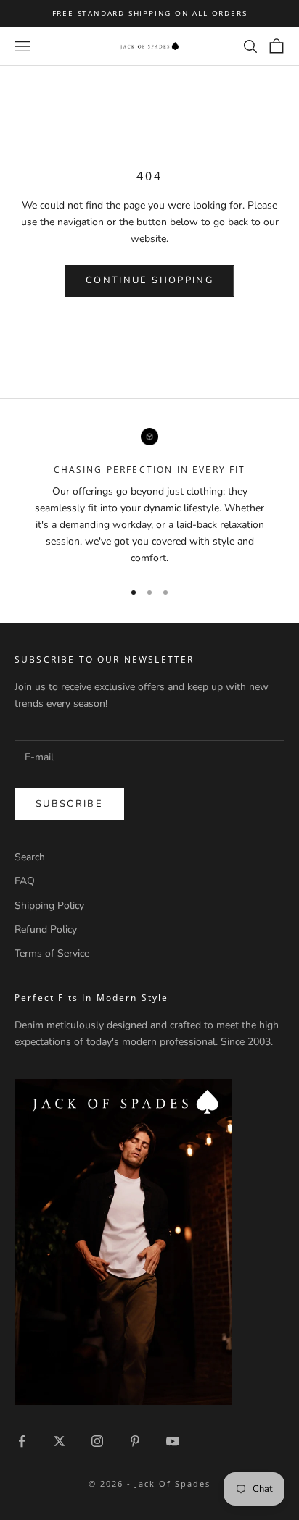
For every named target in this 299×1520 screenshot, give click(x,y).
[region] (149, 497)
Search (30, 857)
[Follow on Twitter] (59, 1441)
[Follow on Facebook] (22, 1441)
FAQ (25, 881)
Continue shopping (149, 280)
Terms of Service (52, 953)
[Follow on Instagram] (97, 1441)
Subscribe (69, 803)
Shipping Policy (49, 905)
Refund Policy (46, 929)
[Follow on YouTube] (172, 1441)
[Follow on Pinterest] (135, 1441)
